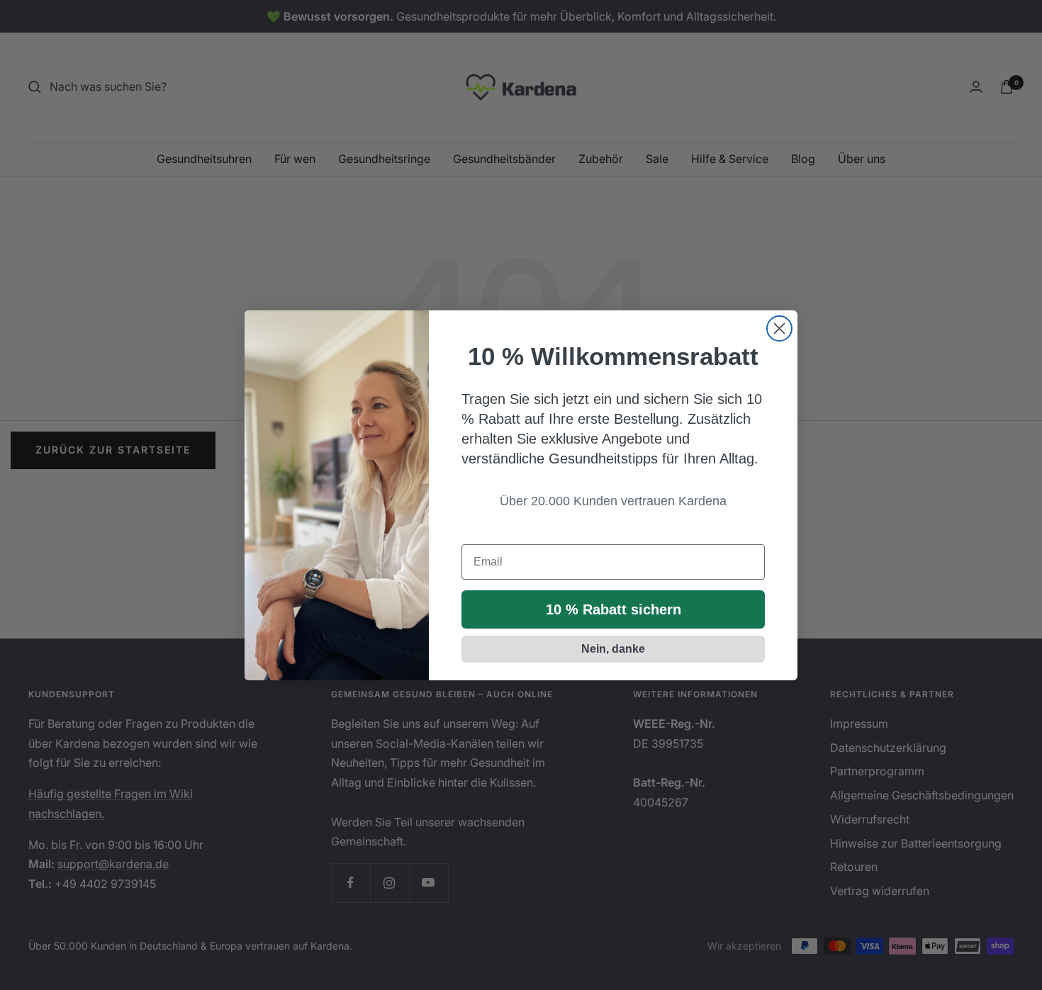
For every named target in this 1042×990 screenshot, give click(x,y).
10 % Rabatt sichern (613, 609)
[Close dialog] (779, 328)
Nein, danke (613, 649)
